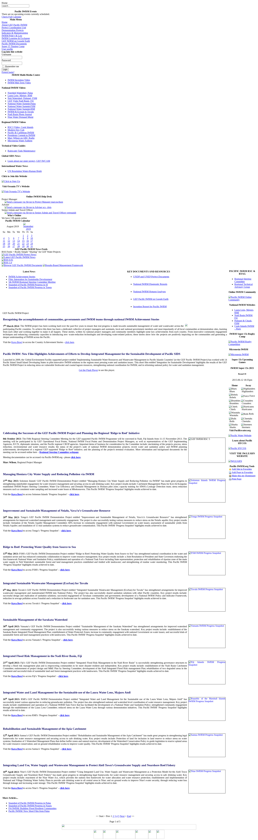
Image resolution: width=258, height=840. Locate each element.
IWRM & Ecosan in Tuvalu (21, 111)
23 (27, 243)
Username (6, 54)
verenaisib (71, 212)
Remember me (12, 66)
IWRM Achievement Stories (22, 276)
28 (18, 246)
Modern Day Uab (16, 130)
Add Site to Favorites (242, 469)
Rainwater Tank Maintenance (21, 151)
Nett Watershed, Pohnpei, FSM (22, 98)
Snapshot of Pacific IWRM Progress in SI (28, 284)
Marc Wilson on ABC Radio (21, 138)
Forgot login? (8, 72)
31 (31, 246)
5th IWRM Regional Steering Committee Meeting (32, 282)
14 (18, 241)
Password (6, 60)
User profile (7, 49)
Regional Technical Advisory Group (243, 285)
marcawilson (56, 202)
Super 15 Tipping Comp (13, 46)
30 (27, 246)
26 (9, 246)
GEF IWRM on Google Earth (16, 41)
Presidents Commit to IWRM (21, 135)
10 (31, 238)
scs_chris (46, 207)
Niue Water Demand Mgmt (20, 117)
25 (4, 246)
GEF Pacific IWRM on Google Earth (150, 299)
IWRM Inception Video (19, 80)
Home (4, 22)
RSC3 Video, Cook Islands (20, 127)
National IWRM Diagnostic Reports (150, 284)
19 (9, 243)
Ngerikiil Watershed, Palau (20, 93)
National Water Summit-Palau (22, 103)
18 (4, 243)
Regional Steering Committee (242, 280)
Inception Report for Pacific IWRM (150, 306)
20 (14, 243)
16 (27, 241)
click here (69, 342)
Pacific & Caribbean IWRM (21, 132)
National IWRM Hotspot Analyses (149, 291)
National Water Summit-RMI (21, 109)
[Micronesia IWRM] (238, 354)
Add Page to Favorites (242, 472)
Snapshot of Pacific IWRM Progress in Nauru (30, 805)
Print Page (236, 479)
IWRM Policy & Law (12, 35)
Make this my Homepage (243, 475)
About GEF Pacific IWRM (14, 25)
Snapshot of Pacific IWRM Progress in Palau (30, 803)
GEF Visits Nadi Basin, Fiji (21, 101)
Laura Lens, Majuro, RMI (20, 95)
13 (14, 241)
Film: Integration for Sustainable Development (30, 279)
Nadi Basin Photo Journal (20, 114)
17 (31, 241)
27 (14, 246)
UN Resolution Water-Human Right (25, 171)
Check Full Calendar (11, 17)
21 (18, 243)
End (129, 816)
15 (23, 241)
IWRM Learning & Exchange (16, 38)
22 (23, 243)
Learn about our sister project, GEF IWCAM (29, 161)
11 (4, 241)
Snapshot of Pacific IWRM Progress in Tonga (30, 287)
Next (122, 816)
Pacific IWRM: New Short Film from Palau (29, 811)
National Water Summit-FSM (21, 106)
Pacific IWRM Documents (14, 43)
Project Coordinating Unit (14, 27)
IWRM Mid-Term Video (19, 82)
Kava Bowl (16, 342)
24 (31, 243)
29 (23, 246)
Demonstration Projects (13, 30)
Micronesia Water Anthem (20, 140)
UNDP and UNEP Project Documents (151, 276)
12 (9, 241)
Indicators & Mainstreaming (15, 33)
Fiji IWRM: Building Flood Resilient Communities (32, 808)
